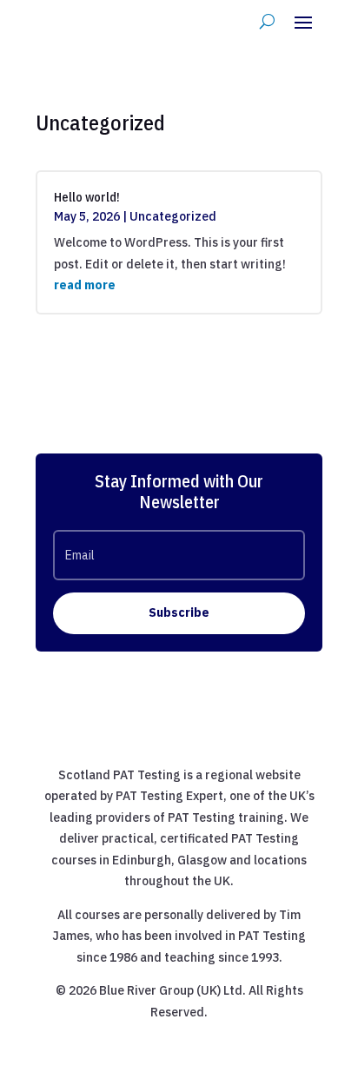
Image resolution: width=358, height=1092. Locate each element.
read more (85, 285)
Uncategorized (172, 216)
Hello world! (87, 197)
